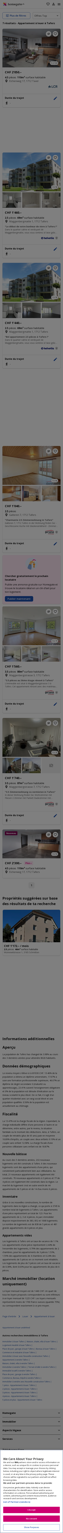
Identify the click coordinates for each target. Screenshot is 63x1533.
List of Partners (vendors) (16, 1502)
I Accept (31, 1509)
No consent (31, 1518)
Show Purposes (31, 1527)
